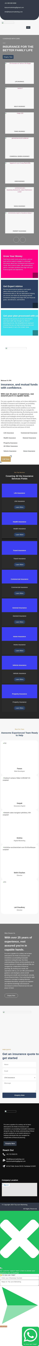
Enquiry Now (11, 995)
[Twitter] (6, 17)
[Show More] (19, 63)
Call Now (5, 459)
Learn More (19, 507)
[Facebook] (2, 17)
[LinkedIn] (11, 17)
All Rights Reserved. (30, 1209)
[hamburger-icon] (28, 27)
